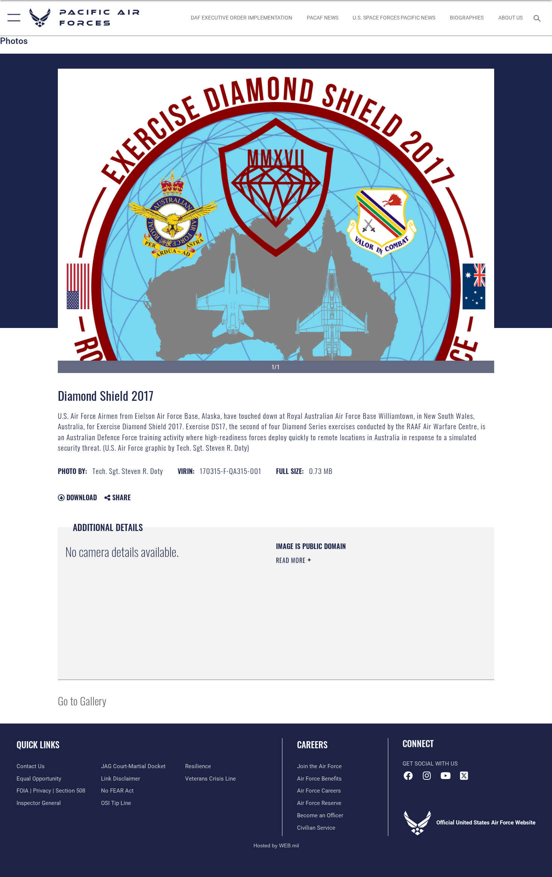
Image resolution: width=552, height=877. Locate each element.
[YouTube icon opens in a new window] (445, 775)
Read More (292, 560)
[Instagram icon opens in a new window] (427, 775)
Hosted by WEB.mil (276, 845)
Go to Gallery (82, 700)
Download (81, 497)
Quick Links (38, 744)
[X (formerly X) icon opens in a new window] (463, 775)
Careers (312, 744)
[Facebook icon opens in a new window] (408, 775)
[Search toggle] (538, 17)
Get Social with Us (430, 763)
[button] (12, 18)
